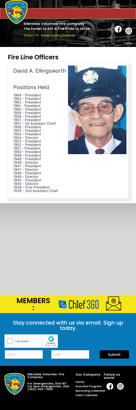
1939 (17, 187)
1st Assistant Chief (40, 123)
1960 (17, 109)
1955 (17, 130)
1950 (17, 152)
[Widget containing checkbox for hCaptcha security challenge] (31, 341)
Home (80, 382)
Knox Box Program (88, 386)
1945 (17, 180)
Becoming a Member (90, 391)
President (33, 95)
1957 (17, 120)
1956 (17, 127)
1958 (17, 116)
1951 (17, 148)
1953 (17, 141)
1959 (17, 113)
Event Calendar (87, 395)
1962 (17, 102)
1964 (17, 95)
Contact (128, 43)
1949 (17, 155)
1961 (17, 106)
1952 (17, 145)
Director (31, 138)
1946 (17, 173)
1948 (17, 159)
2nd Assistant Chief (41, 191)
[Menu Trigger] (117, 6)
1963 (17, 99)
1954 (17, 134)
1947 (17, 166)
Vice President (37, 187)
